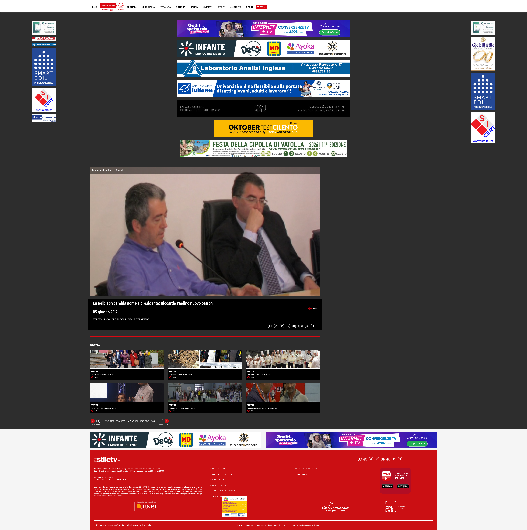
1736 (107, 421)
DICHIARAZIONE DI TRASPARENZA (224, 491)
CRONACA (132, 7)
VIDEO (262, 7)
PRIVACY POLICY (217, 480)
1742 (142, 421)
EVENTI (221, 7)
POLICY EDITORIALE (218, 469)
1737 (112, 421)
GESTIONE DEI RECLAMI (220, 496)
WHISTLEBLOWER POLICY (306, 469)
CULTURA (207, 7)
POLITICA (180, 7)
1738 (118, 421)
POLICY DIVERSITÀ (218, 485)
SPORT (249, 7)
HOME (94, 7)
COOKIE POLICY (302, 474)
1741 (137, 421)
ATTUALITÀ (165, 7)
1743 (147, 421)
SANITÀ (194, 7)
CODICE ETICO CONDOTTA (221, 474)
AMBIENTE (235, 7)
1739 (123, 421)
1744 (153, 421)
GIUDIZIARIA (148, 7)
